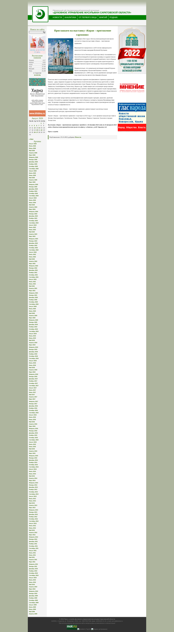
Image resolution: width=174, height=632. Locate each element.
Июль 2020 (32, 308)
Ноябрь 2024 (33, 191)
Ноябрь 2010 (33, 571)
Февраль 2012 (33, 537)
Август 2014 (33, 469)
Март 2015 (32, 453)
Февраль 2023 (33, 238)
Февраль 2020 (33, 320)
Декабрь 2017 (33, 378)
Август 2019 (33, 333)
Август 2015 (33, 442)
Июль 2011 (32, 553)
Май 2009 (32, 611)
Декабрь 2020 (33, 297)
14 (39, 128)
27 (37, 132)
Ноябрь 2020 (33, 299)
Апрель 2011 (33, 559)
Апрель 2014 (33, 478)
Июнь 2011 (32, 555)
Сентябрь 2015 (33, 440)
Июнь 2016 (32, 419)
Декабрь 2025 (33, 161)
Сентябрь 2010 (33, 575)
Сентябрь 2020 (33, 304)
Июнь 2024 (32, 202)
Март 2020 (32, 317)
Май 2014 (32, 476)
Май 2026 (32, 150)
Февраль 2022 (33, 265)
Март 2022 (32, 263)
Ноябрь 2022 (33, 245)
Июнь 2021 (32, 284)
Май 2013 (32, 503)
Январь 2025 (33, 186)
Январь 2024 (33, 213)
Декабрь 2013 (33, 487)
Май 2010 (32, 584)
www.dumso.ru (101, 623)
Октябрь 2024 (33, 193)
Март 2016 (32, 426)
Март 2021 (32, 290)
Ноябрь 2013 (33, 489)
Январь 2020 (33, 322)
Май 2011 (32, 557)
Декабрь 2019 (33, 324)
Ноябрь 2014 (33, 462)
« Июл (31, 139)
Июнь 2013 (32, 501)
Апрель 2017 (33, 397)
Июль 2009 (32, 607)
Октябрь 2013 (33, 492)
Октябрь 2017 (33, 383)
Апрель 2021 (33, 288)
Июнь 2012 (32, 528)
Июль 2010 (32, 580)
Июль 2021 (32, 281)
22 (41, 130)
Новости (78, 137)
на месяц (37, 75)
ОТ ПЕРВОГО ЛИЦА (88, 17)
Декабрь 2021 (33, 270)
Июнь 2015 (32, 446)
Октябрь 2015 (33, 437)
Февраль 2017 (33, 401)
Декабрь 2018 (33, 351)
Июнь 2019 (32, 338)
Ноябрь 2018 (33, 354)
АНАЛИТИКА (70, 17)
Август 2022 (33, 252)
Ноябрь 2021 (33, 272)
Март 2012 (32, 534)
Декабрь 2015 (33, 433)
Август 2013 (33, 496)
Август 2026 (33, 143)
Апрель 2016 (33, 424)
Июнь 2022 (32, 257)
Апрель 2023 (33, 234)
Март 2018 (32, 372)
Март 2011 (32, 562)
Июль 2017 (32, 390)
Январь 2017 (33, 403)
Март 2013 (32, 507)
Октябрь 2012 (33, 519)
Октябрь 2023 (33, 220)
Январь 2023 (33, 241)
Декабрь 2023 (33, 216)
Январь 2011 (33, 566)
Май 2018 (32, 367)
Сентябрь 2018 (33, 358)
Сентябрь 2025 (33, 168)
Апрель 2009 (33, 614)
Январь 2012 (33, 539)
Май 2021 (32, 286)
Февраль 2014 (33, 482)
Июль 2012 (32, 525)
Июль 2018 (32, 363)
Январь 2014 (33, 485)
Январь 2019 (33, 349)
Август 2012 (33, 523)
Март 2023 (32, 236)
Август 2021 (33, 279)
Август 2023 (33, 225)
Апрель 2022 (33, 261)
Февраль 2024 (33, 211)
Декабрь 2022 (33, 243)
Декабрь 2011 (33, 541)
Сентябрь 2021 (33, 277)
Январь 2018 (33, 376)
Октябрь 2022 (33, 247)
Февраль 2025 (33, 184)
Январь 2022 (33, 268)
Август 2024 (33, 198)
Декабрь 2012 (33, 514)
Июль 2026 (32, 146)
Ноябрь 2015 (33, 435)
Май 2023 (32, 232)
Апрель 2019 (33, 342)
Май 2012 (32, 530)
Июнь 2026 (32, 148)
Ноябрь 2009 (33, 598)
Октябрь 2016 (33, 410)
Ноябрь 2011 (33, 543)
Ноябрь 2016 (33, 408)
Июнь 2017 (32, 392)
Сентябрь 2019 (33, 331)
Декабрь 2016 (33, 406)
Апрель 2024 (33, 207)
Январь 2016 (33, 430)
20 (37, 130)
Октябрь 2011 (33, 546)
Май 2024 (32, 205)
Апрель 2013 (33, 505)
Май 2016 (32, 421)
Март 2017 (32, 399)
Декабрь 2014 (33, 460)
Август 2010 (33, 577)
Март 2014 (32, 480)
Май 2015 (32, 449)
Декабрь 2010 (33, 568)
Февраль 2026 (33, 157)
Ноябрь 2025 (33, 164)
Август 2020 (33, 306)
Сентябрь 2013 (33, 494)
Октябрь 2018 (33, 356)
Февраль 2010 (33, 591)
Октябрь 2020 (33, 302)
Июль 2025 (32, 173)
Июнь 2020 (32, 311)
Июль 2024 (32, 200)
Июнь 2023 (32, 229)
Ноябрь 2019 (33, 326)
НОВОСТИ (57, 17)
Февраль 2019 (33, 347)
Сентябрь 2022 (33, 250)
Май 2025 (32, 177)
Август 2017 (33, 388)
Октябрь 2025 (33, 166)
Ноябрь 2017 (33, 381)
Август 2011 (32, 550)
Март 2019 (32, 345)
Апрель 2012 (33, 532)
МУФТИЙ (103, 17)
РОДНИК (114, 17)
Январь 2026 (33, 159)
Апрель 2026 (33, 153)
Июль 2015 (32, 444)
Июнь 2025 (32, 175)
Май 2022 (32, 259)
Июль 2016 (32, 417)
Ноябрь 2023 (33, 218)
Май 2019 (32, 340)
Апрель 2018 (33, 369)
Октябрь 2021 (33, 275)
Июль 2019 (32, 336)
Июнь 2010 (32, 582)
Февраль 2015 (33, 455)
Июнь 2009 (32, 609)
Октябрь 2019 (33, 329)
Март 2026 (32, 155)
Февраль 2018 (33, 374)
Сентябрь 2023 (33, 223)
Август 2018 (33, 360)
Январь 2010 (33, 593)
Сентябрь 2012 (33, 521)
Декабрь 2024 (33, 189)
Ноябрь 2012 (33, 516)
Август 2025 (33, 171)
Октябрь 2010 (33, 573)
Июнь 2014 (32, 473)
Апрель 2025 (33, 180)
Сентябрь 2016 (33, 412)
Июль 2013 (32, 498)
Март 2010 (32, 589)
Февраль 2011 (33, 564)
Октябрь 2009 (33, 600)
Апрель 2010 (33, 586)
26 (35, 132)
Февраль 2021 (33, 293)
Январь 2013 (33, 512)
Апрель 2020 (33, 315)
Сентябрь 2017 (33, 385)
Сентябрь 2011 (33, 548)
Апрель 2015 (33, 451)
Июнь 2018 (32, 365)
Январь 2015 (33, 458)
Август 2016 (33, 415)
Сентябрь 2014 (33, 467)
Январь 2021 (33, 295)
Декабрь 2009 (33, 595)
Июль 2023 (32, 227)
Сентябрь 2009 (33, 602)
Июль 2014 (32, 471)
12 (35, 128)
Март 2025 (32, 182)
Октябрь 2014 (33, 464)
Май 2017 (32, 394)
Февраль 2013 (33, 510)
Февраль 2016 (33, 428)
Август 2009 (33, 605)
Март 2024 (32, 209)
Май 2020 (32, 313)
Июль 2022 (32, 254)
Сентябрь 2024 (33, 195)
